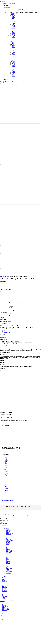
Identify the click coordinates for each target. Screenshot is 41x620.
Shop (4, 81)
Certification (4, 576)
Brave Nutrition (9, 550)
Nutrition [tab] (2, 368)
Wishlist (3, 597)
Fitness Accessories (9, 533)
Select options (2, 516)
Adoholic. (28, 506)
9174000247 (7, 5)
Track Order (4, 575)
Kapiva (7, 558)
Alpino (7, 544)
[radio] (12, 306)
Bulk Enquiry (4, 581)
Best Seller (4, 604)
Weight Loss (8, 538)
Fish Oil (7, 532)
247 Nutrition (2, 1)
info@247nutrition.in (6, 433)
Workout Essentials (19, 302)
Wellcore (7, 572)
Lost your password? (4, 523)
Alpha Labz (8, 543)
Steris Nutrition (9, 571)
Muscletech (8, 562)
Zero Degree (8, 573)
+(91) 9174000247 (5, 427)
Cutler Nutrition (9, 552)
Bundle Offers (8, 530)
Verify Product (4, 595)
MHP (7, 560)
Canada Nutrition (9, 551)
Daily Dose (8, 553)
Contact (3, 577)
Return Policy (4, 591)
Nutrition (4, 331)
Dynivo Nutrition (9, 554)
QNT (7, 566)
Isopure (7, 557)
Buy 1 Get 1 (8, 531)
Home (1, 81)
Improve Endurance (5, 609)
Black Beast (8, 546)
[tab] (21, 330)
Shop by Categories (7, 528)
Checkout (4, 584)
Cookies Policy (4, 587)
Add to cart (2, 317)
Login (1, 522)
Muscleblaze (8, 561)
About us (4, 580)
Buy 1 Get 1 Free (5, 606)
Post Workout (8, 537)
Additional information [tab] (6, 412)
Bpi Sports (8, 549)
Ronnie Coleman (9, 568)
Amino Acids (8, 529)
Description (4, 330)
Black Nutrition (9, 547)
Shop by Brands (7, 541)
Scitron (7, 569)
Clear (9, 315)
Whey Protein (8, 539)
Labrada (27, 302)
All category (4, 602)
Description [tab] (3, 334)
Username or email (3, 518)
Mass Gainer (8, 534)
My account (4, 588)
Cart (3, 582)
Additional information (6, 332)
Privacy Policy (4, 590)
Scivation (8, 570)
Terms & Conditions (5, 594)
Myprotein (8, 563)
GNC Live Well (9, 555)
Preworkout (7, 81)
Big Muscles (8, 548)
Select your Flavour (4, 312)
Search (11, 600)
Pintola (7, 565)
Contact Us (4, 586)
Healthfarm (8, 556)
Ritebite (7, 567)
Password (2, 520)
